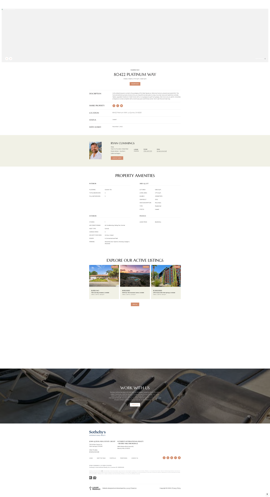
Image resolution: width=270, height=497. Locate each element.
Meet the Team (101, 458)
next (10, 58)
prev (6, 58)
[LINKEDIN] (167, 457)
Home (91, 458)
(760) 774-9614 (93, 450)
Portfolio (113, 458)
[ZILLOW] (171, 457)
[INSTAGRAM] (164, 457)
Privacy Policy (176, 488)
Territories (123, 458)
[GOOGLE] (179, 457)
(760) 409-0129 (148, 151)
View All (135, 304)
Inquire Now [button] (135, 83)
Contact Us (134, 458)
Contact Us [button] (135, 404)
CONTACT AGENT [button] (117, 158)
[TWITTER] (175, 457)
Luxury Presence (131, 488)
